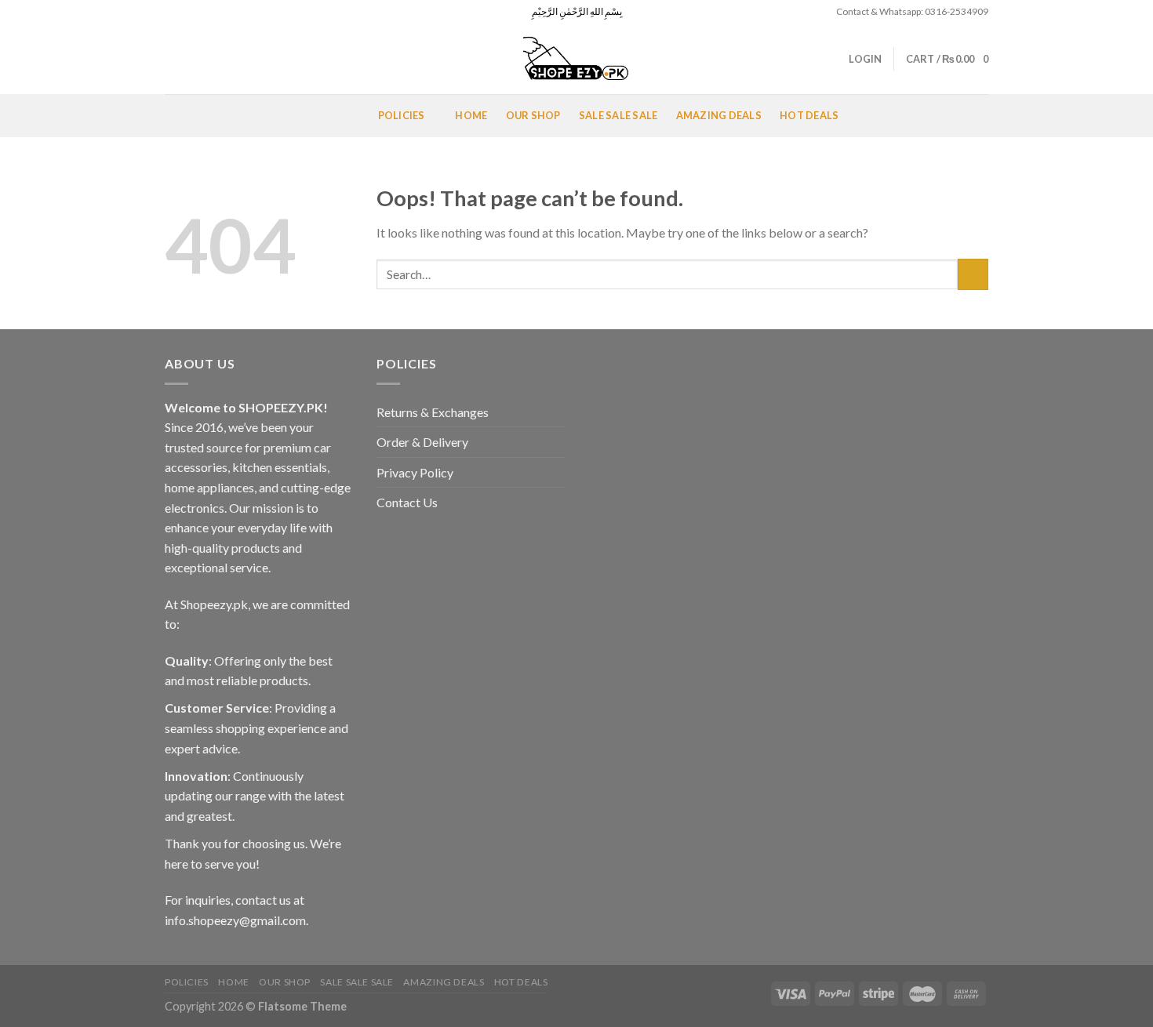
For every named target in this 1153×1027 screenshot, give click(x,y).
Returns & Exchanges (432, 412)
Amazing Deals (719, 115)
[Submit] (973, 274)
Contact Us (407, 502)
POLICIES (401, 115)
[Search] (170, 59)
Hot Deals (809, 115)
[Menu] (183, 116)
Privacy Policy (414, 472)
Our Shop (533, 115)
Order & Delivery (422, 441)
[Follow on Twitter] (202, 11)
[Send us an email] (217, 11)
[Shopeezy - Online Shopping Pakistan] (576, 59)
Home (471, 115)
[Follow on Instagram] (187, 11)
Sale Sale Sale (618, 115)
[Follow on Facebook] (172, 11)
